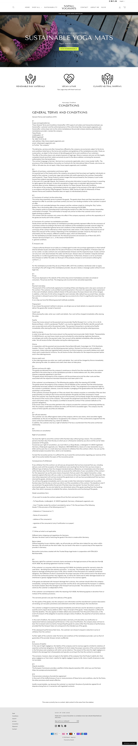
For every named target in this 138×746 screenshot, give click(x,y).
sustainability (50, 7)
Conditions (15, 716)
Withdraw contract (129, 743)
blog (104, 7)
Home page (65, 102)
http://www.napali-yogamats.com (90, 127)
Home (27, 7)
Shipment (15, 726)
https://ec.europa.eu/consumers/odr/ (44, 670)
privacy (14, 721)
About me (95, 7)
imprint (14, 718)
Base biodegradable (69, 49)
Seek (13, 713)
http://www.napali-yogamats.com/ (68, 165)
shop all (36, 7)
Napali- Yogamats (69, 7)
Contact (84, 7)
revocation (15, 724)
